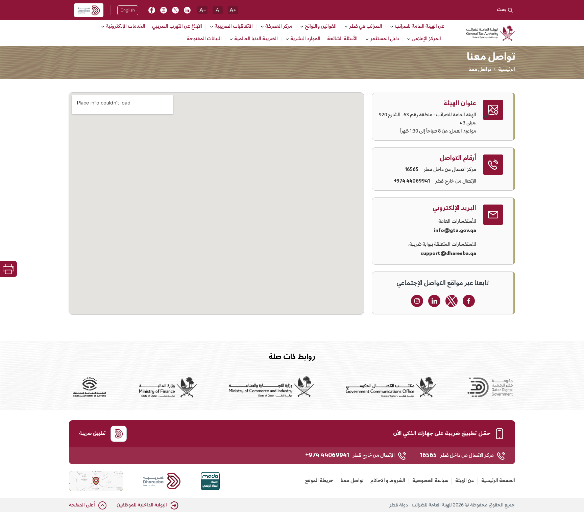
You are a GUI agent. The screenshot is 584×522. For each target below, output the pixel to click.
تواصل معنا (352, 481)
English (128, 10)
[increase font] (233, 10)
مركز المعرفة (278, 27)
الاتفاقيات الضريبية (234, 27)
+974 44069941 (412, 181)
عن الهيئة (464, 481)
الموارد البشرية (305, 39)
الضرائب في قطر (365, 27)
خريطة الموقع (319, 481)
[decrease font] (202, 10)
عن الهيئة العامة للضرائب (419, 27)
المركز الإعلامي (426, 39)
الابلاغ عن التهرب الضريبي (177, 27)
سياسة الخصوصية (430, 481)
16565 (411, 170)
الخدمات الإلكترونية (125, 27)
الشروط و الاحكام (387, 481)
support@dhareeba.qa (448, 253)
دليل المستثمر (384, 39)
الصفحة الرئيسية (498, 481)
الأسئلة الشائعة (342, 40)
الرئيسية (506, 70)
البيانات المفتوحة (204, 40)
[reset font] (218, 10)
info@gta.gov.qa (455, 230)
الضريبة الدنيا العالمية (256, 39)
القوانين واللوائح (321, 27)
